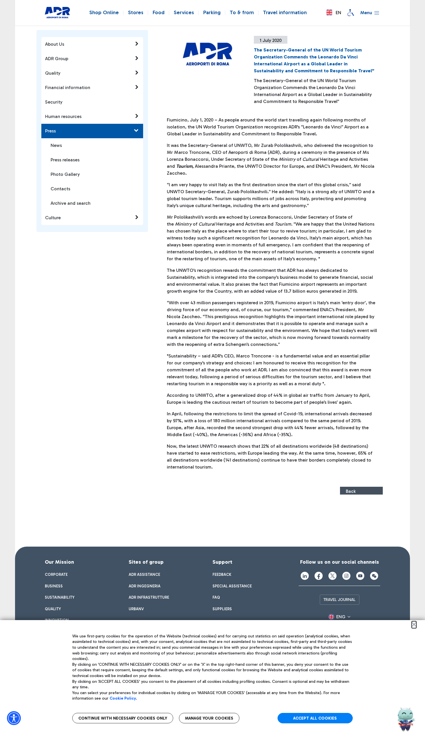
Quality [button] (52, 73)
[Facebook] (319, 576)
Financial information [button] (67, 87)
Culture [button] (53, 217)
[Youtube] (360, 576)
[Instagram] (346, 576)
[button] (333, 12)
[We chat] (374, 576)
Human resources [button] (63, 116)
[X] (332, 576)
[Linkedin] (305, 576)
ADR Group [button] (56, 58)
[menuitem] (56, 575)
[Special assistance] (351, 13)
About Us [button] (54, 44)
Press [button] (50, 131)
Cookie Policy (123, 698)
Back (351, 491)
